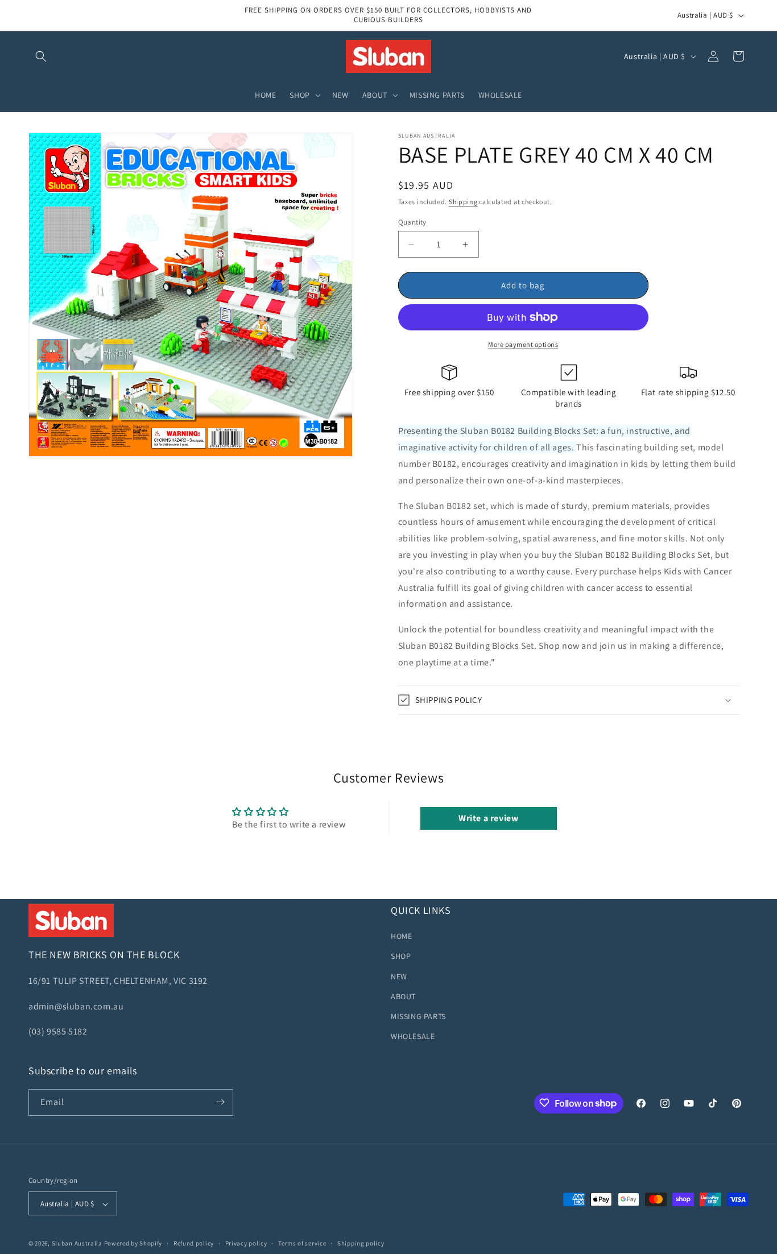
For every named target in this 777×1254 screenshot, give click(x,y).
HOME (401, 937)
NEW (399, 976)
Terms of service (302, 1243)
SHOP (401, 956)
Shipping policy (361, 1243)
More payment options (523, 344)
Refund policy (193, 1243)
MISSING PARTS (418, 1016)
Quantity (412, 222)
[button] (40, 56)
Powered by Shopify (133, 1244)
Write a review (488, 818)
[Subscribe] (220, 1102)
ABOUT (403, 996)
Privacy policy (246, 1243)
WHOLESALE (413, 1037)
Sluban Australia (77, 1244)
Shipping (463, 201)
